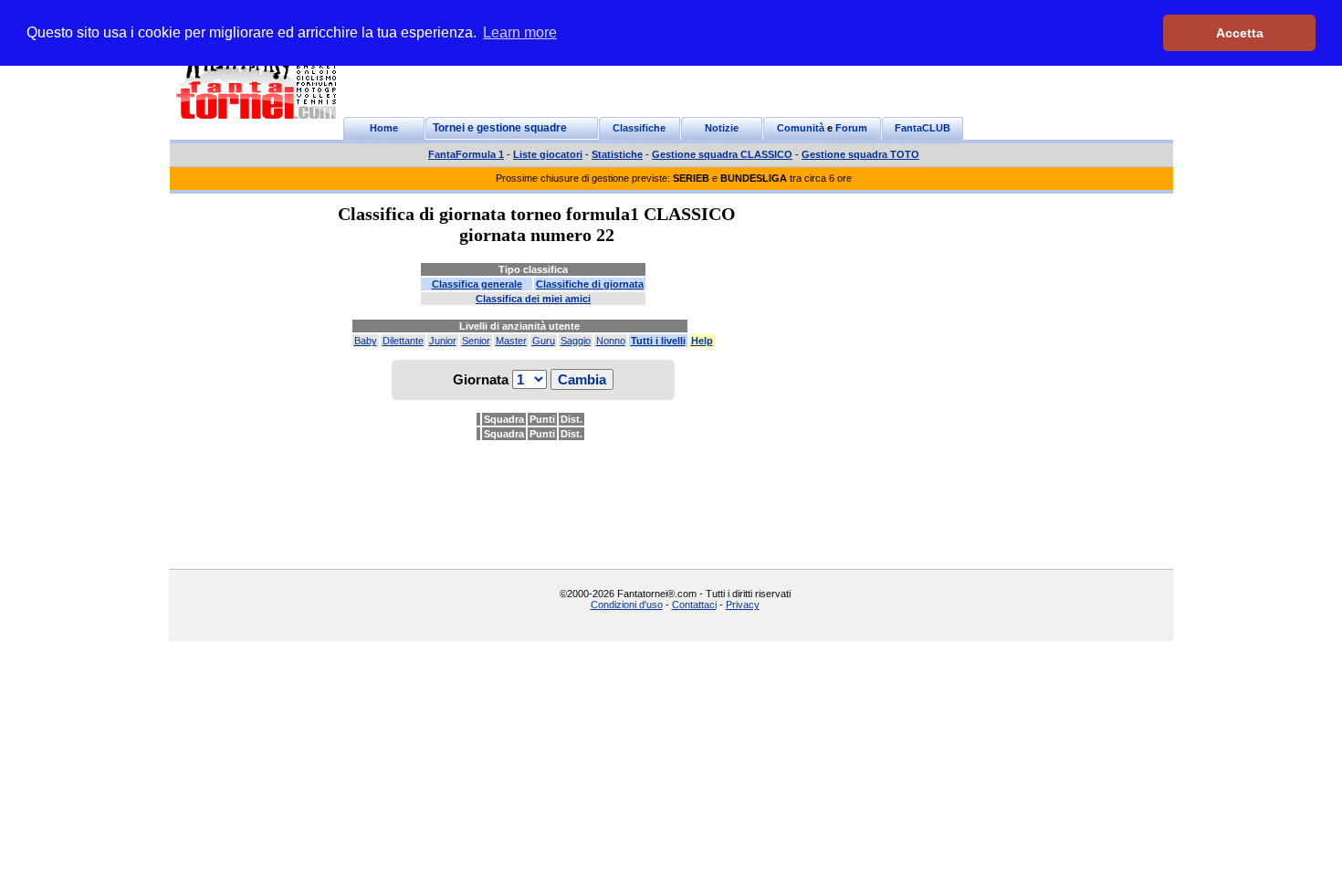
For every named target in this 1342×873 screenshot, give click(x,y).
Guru (543, 340)
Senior (476, 340)
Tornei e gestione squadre (500, 127)
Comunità (800, 127)
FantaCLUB (922, 127)
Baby (365, 340)
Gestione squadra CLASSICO (722, 154)
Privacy (743, 604)
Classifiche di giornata (590, 284)
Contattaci (694, 604)
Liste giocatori (547, 154)
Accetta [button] (1239, 33)
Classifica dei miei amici (533, 298)
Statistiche (617, 154)
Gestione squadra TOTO (860, 154)
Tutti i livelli (658, 340)
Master (511, 340)
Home (384, 127)
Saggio (576, 340)
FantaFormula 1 (466, 154)
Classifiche (639, 127)
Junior (442, 340)
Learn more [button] (520, 32)
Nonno (610, 340)
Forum (851, 127)
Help (702, 340)
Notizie (722, 127)
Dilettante (403, 340)
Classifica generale (477, 284)
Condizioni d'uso (627, 604)
